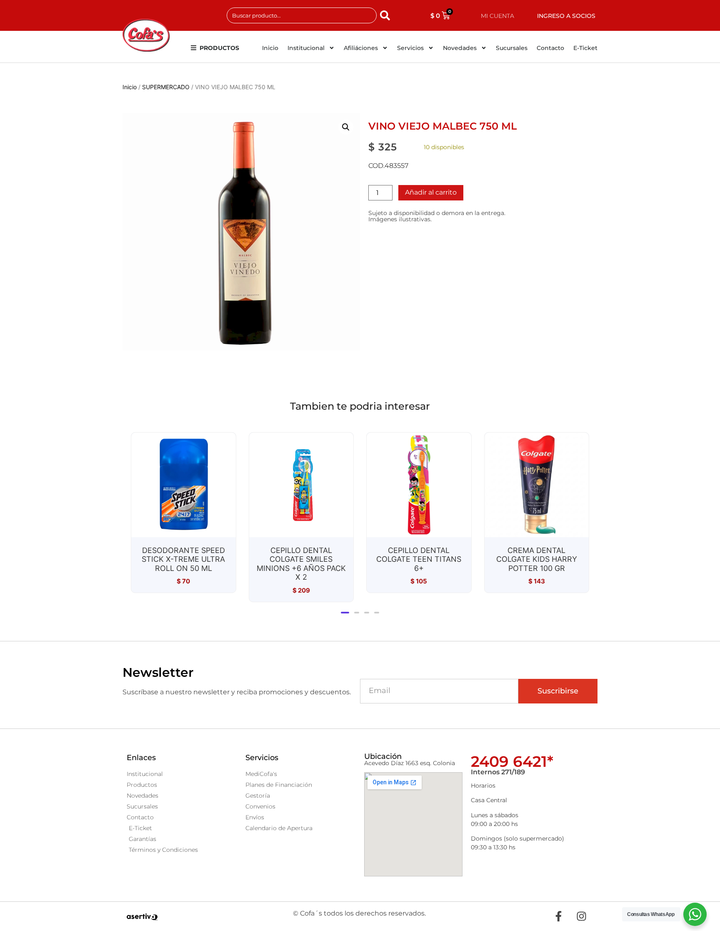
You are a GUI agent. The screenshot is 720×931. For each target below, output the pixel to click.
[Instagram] (581, 916)
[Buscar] (386, 15)
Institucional (306, 48)
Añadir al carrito (431, 192)
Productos (219, 48)
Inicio (270, 48)
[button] (345, 127)
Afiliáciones (361, 48)
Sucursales (512, 48)
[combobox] (302, 15)
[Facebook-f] (558, 916)
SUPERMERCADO (166, 86)
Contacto (550, 48)
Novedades (460, 48)
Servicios (410, 48)
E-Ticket (585, 48)
